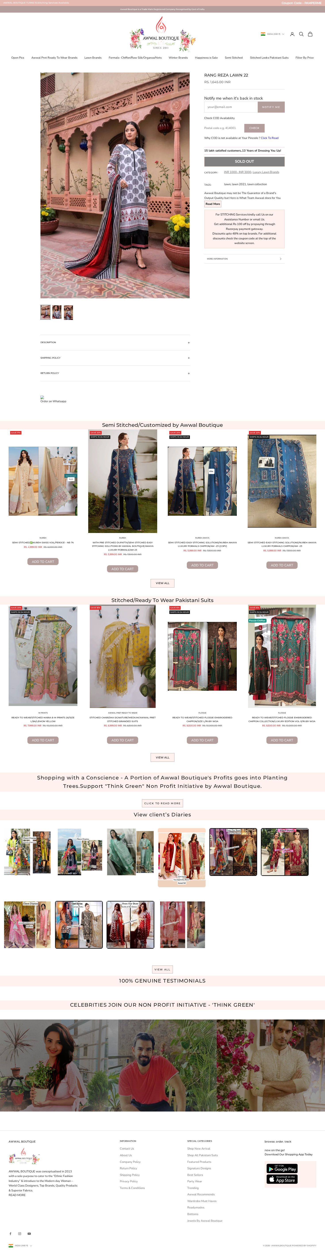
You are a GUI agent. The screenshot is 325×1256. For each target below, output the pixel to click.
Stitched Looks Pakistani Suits (269, 58)
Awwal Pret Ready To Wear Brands (54, 58)
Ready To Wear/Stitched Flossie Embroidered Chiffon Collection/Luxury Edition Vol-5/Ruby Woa (282, 719)
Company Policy (130, 1162)
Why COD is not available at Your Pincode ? (241, 138)
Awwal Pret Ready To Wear (122, 713)
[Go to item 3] (68, 312)
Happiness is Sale (206, 58)
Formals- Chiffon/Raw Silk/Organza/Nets (135, 58)
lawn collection (257, 184)
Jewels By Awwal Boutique (204, 1221)
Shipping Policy (130, 1175)
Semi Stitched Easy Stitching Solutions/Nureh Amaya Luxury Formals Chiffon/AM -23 (282, 544)
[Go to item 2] (57, 312)
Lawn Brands (92, 58)
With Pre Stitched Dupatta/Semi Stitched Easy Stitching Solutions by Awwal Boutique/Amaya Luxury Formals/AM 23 (122, 546)
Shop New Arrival (198, 1149)
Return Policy (128, 1168)
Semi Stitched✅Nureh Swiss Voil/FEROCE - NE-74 (43, 542)
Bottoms (192, 1214)
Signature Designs (199, 1168)
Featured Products (199, 1162)
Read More (213, 204)
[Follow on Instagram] (19, 1233)
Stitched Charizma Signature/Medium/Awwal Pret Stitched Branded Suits (123, 719)
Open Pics (17, 58)
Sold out (244, 161)
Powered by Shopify (304, 1245)
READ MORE (17, 1195)
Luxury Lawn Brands (266, 172)
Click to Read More (162, 803)
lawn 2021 (239, 184)
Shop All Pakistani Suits (202, 1155)
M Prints (43, 713)
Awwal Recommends (201, 1194)
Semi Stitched (234, 58)
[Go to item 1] (45, 312)
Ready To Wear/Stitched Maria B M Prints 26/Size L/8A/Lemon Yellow (43, 719)
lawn (227, 184)
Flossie (202, 713)
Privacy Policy (129, 1181)
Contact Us (127, 1149)
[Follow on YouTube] (29, 1233)
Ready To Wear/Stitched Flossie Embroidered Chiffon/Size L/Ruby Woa (202, 719)
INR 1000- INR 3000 (237, 172)
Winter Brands (178, 58)
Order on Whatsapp (53, 401)
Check (254, 128)
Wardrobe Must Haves (201, 1201)
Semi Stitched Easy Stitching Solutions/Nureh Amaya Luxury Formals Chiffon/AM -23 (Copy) (202, 544)
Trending (193, 1188)
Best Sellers (195, 1175)
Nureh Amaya (202, 538)
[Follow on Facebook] (10, 1233)
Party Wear (194, 1181)
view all (163, 969)
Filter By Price (305, 58)
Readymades (195, 1208)
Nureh (43, 538)
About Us (126, 1155)
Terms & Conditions (132, 1188)
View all (162, 583)
